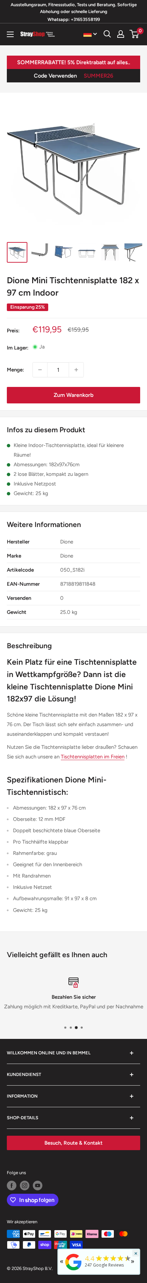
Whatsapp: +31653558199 (74, 19)
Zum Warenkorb (73, 395)
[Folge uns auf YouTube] (37, 1185)
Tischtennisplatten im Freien (92, 757)
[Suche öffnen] (107, 34)
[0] (134, 34)
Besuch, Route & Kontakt (73, 1143)
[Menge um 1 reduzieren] (40, 370)
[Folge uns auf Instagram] (24, 1185)
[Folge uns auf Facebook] (11, 1185)
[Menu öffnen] (10, 34)
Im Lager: (17, 348)
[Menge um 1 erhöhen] (76, 370)
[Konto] (120, 34)
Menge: (15, 370)
